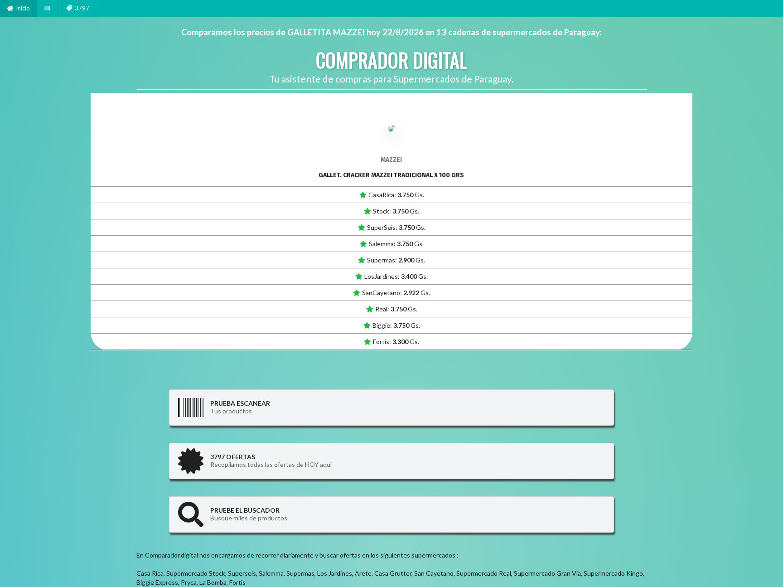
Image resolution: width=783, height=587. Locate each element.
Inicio (23, 8)
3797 (82, 8)
